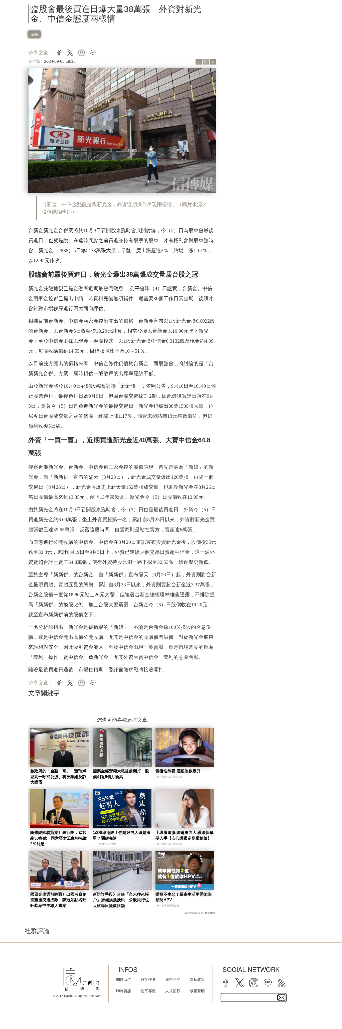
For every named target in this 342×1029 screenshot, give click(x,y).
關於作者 (148, 979)
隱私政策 (197, 979)
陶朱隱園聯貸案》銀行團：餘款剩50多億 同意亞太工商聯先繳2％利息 (58, 838)
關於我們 (123, 979)
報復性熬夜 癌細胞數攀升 (178, 771)
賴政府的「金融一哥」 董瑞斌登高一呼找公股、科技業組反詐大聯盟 (58, 776)
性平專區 (148, 991)
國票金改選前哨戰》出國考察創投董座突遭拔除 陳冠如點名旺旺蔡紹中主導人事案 (58, 900)
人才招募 (172, 991)
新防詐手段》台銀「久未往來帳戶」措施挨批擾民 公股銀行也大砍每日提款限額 (121, 900)
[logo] (77, 979)
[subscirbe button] (281, 997)
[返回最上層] (325, 1012)
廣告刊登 (172, 979)
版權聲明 (197, 991)
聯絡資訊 (123, 991)
